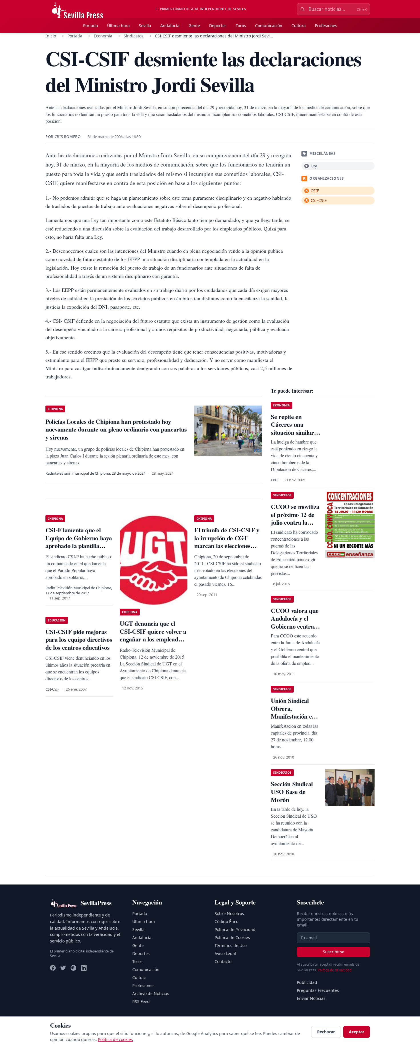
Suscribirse (333, 951)
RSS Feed (141, 1001)
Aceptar (356, 1031)
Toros (241, 25)
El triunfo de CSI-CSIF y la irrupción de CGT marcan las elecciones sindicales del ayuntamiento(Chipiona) (226, 545)
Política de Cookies (232, 937)
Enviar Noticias (311, 998)
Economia (103, 36)
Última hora (118, 25)
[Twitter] (63, 968)
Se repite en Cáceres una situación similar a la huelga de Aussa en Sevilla (295, 432)
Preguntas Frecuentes (318, 990)
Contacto (223, 961)
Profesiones (326, 25)
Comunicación (268, 25)
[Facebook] (53, 968)
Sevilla (145, 25)
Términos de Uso (231, 945)
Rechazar (326, 1031)
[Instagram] (73, 968)
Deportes (218, 25)
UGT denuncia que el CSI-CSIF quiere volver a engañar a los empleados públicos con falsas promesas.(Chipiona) (153, 639)
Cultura (298, 25)
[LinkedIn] (84, 968)
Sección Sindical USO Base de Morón (292, 791)
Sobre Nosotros (229, 913)
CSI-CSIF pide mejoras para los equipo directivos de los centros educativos (78, 639)
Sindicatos (133, 36)
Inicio (50, 36)
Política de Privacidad (235, 929)
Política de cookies (115, 1039)
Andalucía (169, 25)
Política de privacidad (334, 970)
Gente (194, 25)
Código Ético (226, 921)
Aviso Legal (225, 953)
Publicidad (307, 982)
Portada (90, 25)
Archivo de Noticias (150, 993)
